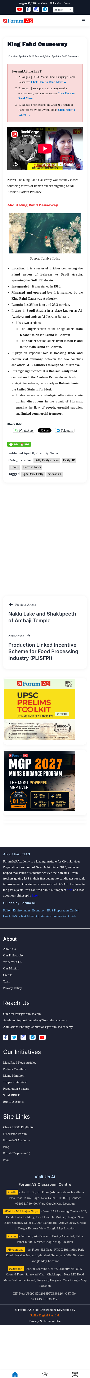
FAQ (6, 1160)
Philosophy (55, 3)
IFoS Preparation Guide (62, 910)
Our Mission (11, 968)
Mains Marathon (13, 1075)
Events (67, 3)
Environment (21, 910)
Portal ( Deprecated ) (16, 1153)
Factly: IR (69, 460)
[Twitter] (14, 1037)
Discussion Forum (15, 1133)
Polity (7, 910)
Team (6, 981)
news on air (54, 474)
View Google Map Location (57, 1203)
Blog (6, 1147)
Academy (42, 3)
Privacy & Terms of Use (45, 1321)
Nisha (53, 453)
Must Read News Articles (19, 1062)
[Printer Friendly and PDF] (19, 444)
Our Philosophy (13, 955)
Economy (38, 910)
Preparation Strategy (16, 1088)
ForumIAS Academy (16, 1140)
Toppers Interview (15, 1082)
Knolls (14, 467)
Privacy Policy (12, 988)
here (69, 889)
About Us (9, 949)
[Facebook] (5, 1037)
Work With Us (12, 962)
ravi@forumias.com (28, 1013)
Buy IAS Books (13, 1101)
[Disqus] (45, 535)
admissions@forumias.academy (52, 1027)
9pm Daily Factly (33, 474)
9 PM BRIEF (11, 1095)
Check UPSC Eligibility (18, 1127)
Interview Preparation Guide (57, 916)
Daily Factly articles (47, 460)
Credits (7, 975)
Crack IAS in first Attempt (20, 916)
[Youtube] (42, 1037)
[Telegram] (33, 1037)
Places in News (32, 467)
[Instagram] (23, 1037)
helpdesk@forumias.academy (47, 1020)
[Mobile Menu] (82, 20)
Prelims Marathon (14, 1069)
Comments (73, 56)
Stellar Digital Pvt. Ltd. (45, 1315)
